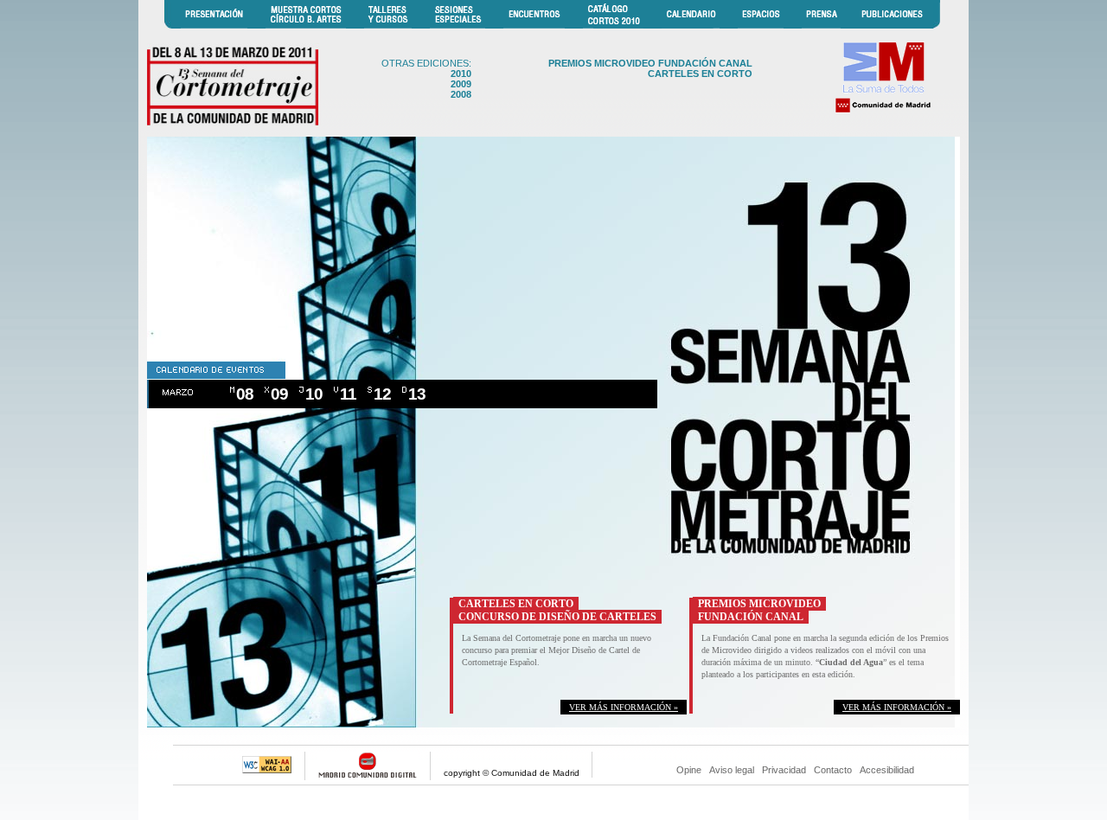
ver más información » (623, 707)
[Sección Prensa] (821, 25)
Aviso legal (731, 770)
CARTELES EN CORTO (700, 73)
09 (279, 394)
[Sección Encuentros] (534, 25)
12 (382, 394)
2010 (461, 73)
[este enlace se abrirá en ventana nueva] (882, 111)
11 (348, 394)
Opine (688, 770)
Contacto (833, 770)
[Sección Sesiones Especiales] (457, 25)
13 (417, 394)
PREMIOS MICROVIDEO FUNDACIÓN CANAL (650, 63)
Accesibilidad (887, 770)
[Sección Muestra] (306, 25)
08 (244, 394)
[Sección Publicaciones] (892, 25)
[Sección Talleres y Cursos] (388, 25)
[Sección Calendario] (691, 25)
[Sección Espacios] (761, 25)
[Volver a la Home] (233, 125)
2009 (461, 84)
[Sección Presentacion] (214, 25)
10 (314, 394)
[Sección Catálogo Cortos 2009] (613, 25)
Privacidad (784, 770)
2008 (461, 94)
